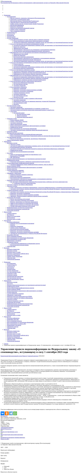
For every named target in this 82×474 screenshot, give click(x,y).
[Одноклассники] (7, 413)
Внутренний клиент (19, 113)
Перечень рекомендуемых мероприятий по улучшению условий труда (29, 108)
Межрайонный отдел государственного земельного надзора (26, 75)
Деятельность (7, 141)
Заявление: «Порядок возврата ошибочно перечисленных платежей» (29, 196)
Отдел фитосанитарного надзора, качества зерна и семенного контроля (29, 39)
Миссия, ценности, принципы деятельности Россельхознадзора (27, 18)
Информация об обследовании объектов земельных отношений (30, 74)
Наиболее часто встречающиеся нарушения (22, 151)
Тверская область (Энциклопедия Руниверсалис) (23, 22)
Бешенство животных (19, 46)
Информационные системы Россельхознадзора (20, 207)
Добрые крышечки (22, 115)
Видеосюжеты (11, 217)
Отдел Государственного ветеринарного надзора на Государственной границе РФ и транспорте (36, 62)
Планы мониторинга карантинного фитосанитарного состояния (31, 41)
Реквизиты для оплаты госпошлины (23, 91)
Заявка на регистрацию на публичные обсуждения (24, 203)
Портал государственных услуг (9, 431)
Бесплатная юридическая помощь (19, 229)
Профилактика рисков (16, 127)
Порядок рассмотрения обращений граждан (22, 28)
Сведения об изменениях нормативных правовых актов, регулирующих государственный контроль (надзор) (43, 42)
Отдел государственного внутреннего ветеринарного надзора (27, 44)
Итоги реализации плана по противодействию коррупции (26, 134)
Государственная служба (20, 102)
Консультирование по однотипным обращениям (23, 128)
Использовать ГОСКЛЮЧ (17, 156)
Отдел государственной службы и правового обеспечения (26, 98)
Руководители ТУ (12, 32)
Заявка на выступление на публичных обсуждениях (24, 204)
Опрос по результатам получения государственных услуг (25, 154)
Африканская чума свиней (20, 48)
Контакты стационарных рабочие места (18, 253)
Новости (24, 356)
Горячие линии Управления (17, 227)
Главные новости (11, 213)
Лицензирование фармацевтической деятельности (27, 59)
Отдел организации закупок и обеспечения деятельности (25, 81)
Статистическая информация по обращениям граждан (25, 243)
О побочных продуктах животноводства (24, 183)
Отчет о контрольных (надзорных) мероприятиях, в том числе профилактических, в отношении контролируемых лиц (42, 187)
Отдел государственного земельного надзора (22, 69)
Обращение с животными (14, 173)
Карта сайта (4, 440)
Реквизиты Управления (16, 26)
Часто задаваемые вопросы (17, 31)
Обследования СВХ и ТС (17, 171)
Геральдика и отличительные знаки (20, 19)
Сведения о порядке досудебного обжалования (20, 184)
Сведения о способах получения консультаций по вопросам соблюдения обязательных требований (37, 148)
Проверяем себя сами (13, 235)
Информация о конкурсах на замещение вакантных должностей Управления (34, 101)
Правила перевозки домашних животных (21, 174)
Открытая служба (12, 118)
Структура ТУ (11, 34)
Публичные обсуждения (13, 197)
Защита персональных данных (18, 124)
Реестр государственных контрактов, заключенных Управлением (28, 138)
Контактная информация (17, 25)
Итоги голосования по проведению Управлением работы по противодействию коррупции (35, 136)
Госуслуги (10, 153)
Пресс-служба (7, 212)
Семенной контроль (32, 356)
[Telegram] (11, 413)
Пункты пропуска (18, 64)
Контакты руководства (13, 249)
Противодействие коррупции (15, 133)
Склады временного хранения (21, 65)
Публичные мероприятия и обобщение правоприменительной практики (30, 161)
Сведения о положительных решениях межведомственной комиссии (29, 130)
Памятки (12, 225)
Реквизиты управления (19, 88)
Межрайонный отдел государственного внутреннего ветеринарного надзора (31, 52)
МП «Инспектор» (15, 157)
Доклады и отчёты (15, 144)
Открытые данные (12, 131)
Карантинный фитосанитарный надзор (11, 356)
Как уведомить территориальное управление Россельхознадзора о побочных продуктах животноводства (39, 181)
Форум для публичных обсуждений (20, 199)
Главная (6, 343)
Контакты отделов (18, 97)
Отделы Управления (12, 38)
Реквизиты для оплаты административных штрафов (27, 90)
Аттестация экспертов (13, 210)
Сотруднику (13, 111)
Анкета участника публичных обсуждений (22, 200)
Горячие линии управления (17, 29)
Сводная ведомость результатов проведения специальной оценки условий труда (32, 110)
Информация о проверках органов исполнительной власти (29, 72)
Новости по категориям (13, 216)
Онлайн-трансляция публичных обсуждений (22, 206)
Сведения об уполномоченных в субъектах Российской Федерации (28, 233)
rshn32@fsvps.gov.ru (6, 429)
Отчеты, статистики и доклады (18, 121)
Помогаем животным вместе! (25, 117)
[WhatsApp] (15, 413)
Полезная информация (13, 222)
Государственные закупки (20, 84)
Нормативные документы (14, 240)
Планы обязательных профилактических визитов (20, 163)
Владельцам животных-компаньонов (23, 57)
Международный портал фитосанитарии (12, 434)
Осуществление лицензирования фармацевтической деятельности (31, 51)
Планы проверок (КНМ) (17, 120)
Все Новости (10, 214)
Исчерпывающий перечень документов (21, 147)
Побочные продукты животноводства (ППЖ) (19, 180)
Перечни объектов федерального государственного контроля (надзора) (26, 158)
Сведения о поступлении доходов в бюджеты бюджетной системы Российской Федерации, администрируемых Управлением (44, 189)
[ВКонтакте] (2, 413)
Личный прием (11, 36)
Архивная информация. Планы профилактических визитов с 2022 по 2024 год (31, 164)
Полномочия (10, 35)
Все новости (4, 416)
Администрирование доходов (21, 92)
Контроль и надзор (12, 143)
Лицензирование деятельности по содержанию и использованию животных (34, 49)
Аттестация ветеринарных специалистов (18, 209)
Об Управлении (11, 16)
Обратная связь (11, 246)
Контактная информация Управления (23, 82)
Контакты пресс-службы (13, 219)
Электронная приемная (13, 259)
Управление (7, 15)
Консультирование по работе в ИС (16, 239)
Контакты (16, 104)
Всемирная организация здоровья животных (13, 437)
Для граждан (7, 220)
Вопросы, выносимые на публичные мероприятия (24, 202)
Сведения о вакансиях (19, 85)
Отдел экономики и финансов (18, 87)
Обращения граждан (12, 242)
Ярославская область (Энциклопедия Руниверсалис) (24, 21)
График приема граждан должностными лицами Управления (27, 23)
